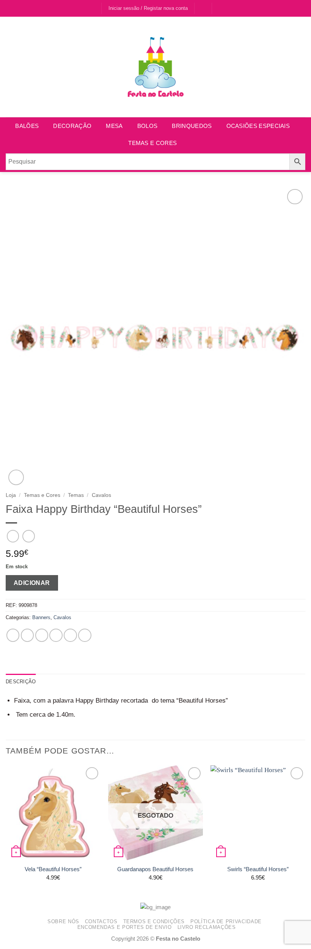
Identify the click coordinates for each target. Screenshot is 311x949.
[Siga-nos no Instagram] (94, 8)
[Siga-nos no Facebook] (87, 8)
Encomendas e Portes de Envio (124, 927)
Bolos (147, 126)
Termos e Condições (154, 921)
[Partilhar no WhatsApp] (13, 635)
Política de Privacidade (226, 921)
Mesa (114, 126)
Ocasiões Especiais (258, 126)
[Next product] (13, 536)
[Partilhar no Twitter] (42, 635)
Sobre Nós (63, 921)
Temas (76, 495)
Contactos (101, 921)
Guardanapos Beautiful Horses (155, 869)
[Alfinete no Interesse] (70, 635)
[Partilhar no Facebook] (27, 635)
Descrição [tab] (21, 681)
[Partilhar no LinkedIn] (84, 635)
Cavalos (101, 495)
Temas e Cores (152, 143)
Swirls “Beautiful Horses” (258, 869)
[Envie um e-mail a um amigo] (56, 635)
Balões (27, 126)
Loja (11, 495)
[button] (221, 8)
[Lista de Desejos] (203, 8)
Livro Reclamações (206, 927)
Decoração (72, 126)
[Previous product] (28, 536)
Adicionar (32, 582)
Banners (41, 617)
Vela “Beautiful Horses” (53, 869)
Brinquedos (192, 126)
